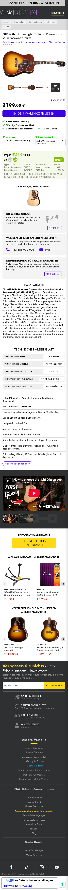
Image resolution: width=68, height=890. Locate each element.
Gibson (6, 26)
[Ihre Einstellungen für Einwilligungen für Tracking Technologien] (62, 884)
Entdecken (54, 228)
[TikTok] (26, 867)
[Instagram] (41, 867)
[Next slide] (63, 584)
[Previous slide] (5, 584)
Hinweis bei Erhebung (18, 886)
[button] (14, 87)
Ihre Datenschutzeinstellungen (33, 880)
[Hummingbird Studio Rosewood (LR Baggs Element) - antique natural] (33, 198)
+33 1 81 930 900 (37, 717)
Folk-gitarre (50, 22)
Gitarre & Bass (19, 22)
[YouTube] (56, 867)
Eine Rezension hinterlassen (34, 543)
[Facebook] (11, 867)
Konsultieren (53, 274)
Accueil (6, 22)
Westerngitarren (35, 22)
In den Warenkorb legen (34, 113)
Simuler (58, 159)
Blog (34, 833)
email (47, 249)
